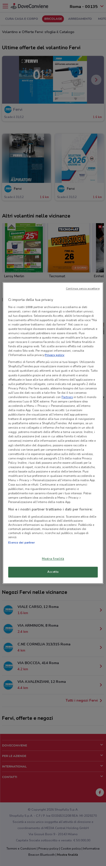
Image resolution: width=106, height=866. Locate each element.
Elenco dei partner (21, 542)
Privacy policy (54, 355)
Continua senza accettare (83, 288)
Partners (67, 397)
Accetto (53, 572)
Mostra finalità (53, 559)
